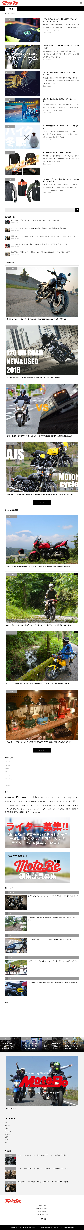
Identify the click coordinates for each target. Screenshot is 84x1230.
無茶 (36, 812)
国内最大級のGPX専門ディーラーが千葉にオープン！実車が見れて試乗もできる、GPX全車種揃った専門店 (40, 252)
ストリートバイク (61, 801)
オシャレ (57, 797)
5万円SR (8, 798)
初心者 (71, 809)
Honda (31, 797)
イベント (49, 797)
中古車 (63, 809)
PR (35, 797)
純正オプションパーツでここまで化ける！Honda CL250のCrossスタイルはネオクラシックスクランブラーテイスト (43, 236)
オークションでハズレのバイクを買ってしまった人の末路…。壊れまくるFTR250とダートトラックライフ (40, 244)
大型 (8, 812)
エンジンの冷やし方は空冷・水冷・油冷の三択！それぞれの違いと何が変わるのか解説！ (35, 220)
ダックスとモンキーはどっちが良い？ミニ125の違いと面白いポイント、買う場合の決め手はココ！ (38, 228)
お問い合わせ (42, 1211)
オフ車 (74, 797)
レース (47, 809)
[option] (10, 1044)
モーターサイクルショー (29, 809)
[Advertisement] (42, 1019)
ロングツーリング (56, 809)
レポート (7, 785)
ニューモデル (23, 805)
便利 (67, 809)
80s (13, 797)
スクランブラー (44, 801)
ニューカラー (13, 805)
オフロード (66, 797)
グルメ (7, 768)
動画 (74, 809)
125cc (17, 797)
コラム (7, 772)
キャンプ (29, 801)
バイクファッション (37, 805)
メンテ (7, 782)
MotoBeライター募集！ (42, 1208)
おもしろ (7, 761)
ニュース (7, 775)
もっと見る (42, 502)
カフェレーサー (22, 801)
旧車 (15, 812)
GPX (28, 797)
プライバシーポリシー (42, 1214)
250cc (23, 798)
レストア (41, 809)
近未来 (39, 812)
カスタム (7, 765)
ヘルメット (69, 805)
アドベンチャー (42, 797)
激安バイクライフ (27, 812)
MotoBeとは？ (42, 1205)
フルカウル (61, 805)
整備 (11, 812)
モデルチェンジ (17, 809)
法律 (18, 812)
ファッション (9, 779)
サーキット (35, 801)
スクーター (51, 801)
